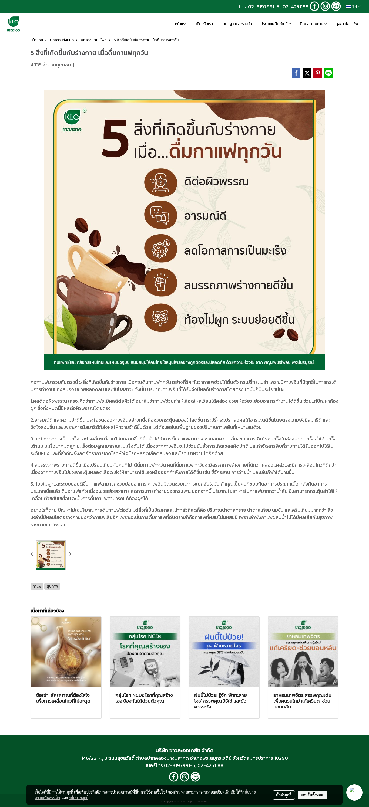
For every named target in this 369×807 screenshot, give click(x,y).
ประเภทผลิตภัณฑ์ (274, 24)
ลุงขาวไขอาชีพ (347, 24)
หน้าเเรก (181, 24)
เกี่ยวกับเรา (204, 24)
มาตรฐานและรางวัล (236, 24)
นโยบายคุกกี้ (78, 797)
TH (354, 6)
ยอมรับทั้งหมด (312, 794)
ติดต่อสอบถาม (312, 24)
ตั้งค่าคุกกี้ (283, 794)
